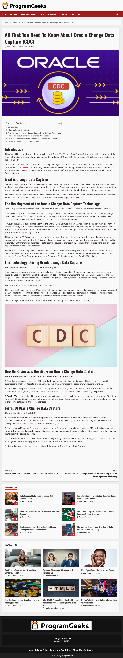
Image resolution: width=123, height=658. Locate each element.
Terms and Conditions (60, 650)
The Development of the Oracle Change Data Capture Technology (34, 133)
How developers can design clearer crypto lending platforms (23, 588)
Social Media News (27, 14)
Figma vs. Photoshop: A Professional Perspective (61, 558)
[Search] (117, 14)
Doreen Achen (12, 47)
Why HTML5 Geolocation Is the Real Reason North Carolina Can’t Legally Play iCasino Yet (61, 588)
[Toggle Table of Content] (58, 123)
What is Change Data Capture (20, 130)
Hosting (13, 14)
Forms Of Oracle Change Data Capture (23, 142)
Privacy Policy (41, 650)
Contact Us (75, 14)
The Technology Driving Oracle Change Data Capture (29, 136)
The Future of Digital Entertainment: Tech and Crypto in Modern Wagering (68, 514)
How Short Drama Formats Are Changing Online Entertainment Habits (68, 498)
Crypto (41, 14)
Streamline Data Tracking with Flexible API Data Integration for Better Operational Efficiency (91, 473)
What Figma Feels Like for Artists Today (99, 558)
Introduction (13, 127)
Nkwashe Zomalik (86, 501)
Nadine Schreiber (28, 501)
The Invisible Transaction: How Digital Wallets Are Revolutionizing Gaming (68, 529)
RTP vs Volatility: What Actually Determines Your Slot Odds (99, 588)
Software (52, 14)
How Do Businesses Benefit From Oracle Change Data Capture (33, 139)
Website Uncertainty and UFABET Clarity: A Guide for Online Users (31, 472)
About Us (63, 14)
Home (4, 14)
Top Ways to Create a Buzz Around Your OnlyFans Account (11, 514)
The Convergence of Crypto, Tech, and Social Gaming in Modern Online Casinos (11, 529)
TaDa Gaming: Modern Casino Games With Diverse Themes (11, 498)
